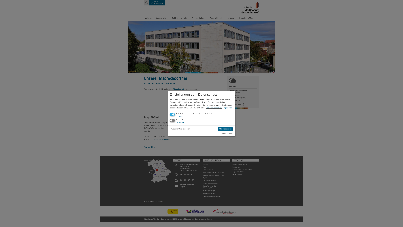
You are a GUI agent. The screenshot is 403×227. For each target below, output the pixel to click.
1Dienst (179, 116)
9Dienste (180, 122)
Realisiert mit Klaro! (227, 133)
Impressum (228, 108)
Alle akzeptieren (225, 129)
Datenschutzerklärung (214, 108)
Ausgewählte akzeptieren (180, 129)
